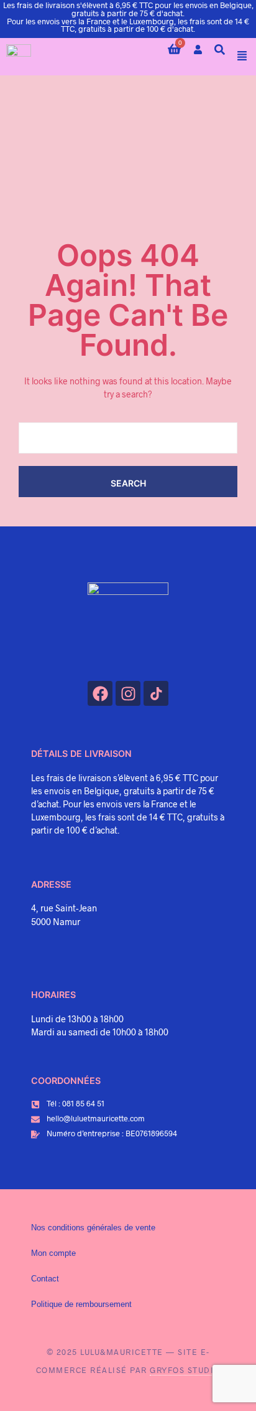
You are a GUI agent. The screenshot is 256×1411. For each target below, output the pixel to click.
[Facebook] (100, 693)
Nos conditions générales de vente (93, 1227)
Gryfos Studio (185, 1370)
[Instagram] (128, 693)
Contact (45, 1279)
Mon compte (53, 1253)
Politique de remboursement (81, 1304)
